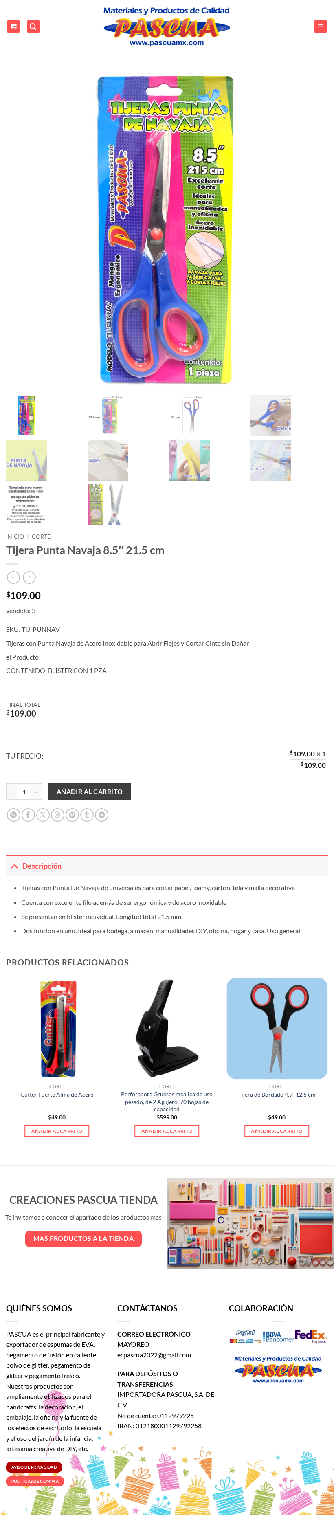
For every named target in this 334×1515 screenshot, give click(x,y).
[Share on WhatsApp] (13, 815)
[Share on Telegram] (101, 815)
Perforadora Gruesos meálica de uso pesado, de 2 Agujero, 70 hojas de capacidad (167, 1102)
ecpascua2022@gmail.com (154, 1355)
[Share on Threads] (57, 815)
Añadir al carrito (90, 791)
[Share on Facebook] (28, 815)
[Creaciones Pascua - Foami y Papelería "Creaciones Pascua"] (167, 26)
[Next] (327, 1064)
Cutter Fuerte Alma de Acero (57, 1094)
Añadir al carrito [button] (57, 1131)
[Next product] (13, 577)
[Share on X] (43, 815)
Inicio (15, 536)
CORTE (41, 536)
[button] (13, 26)
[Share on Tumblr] (87, 815)
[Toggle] (14, 866)
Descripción (42, 866)
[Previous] (6, 1064)
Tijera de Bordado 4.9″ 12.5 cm (277, 1094)
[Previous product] (29, 577)
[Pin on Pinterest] (72, 815)
